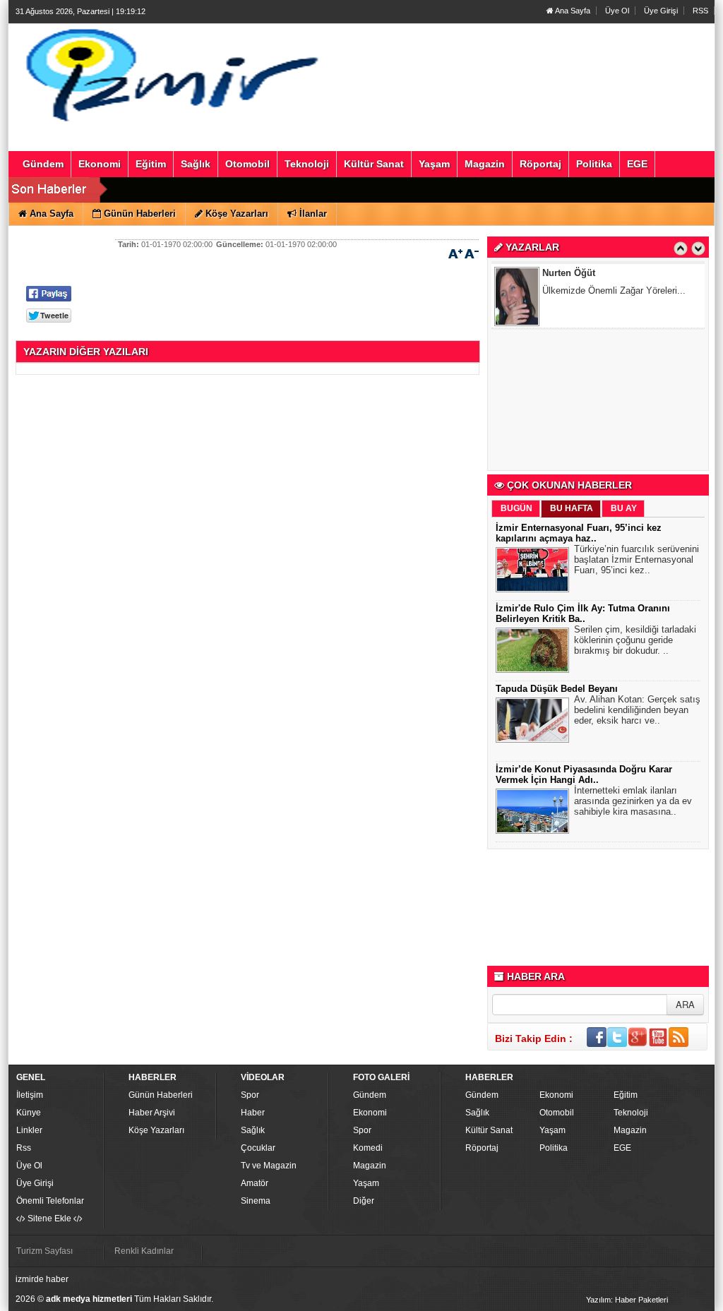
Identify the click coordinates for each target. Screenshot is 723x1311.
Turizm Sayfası (44, 1251)
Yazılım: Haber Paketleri (627, 1299)
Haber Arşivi (152, 1113)
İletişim (29, 1095)
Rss (23, 1148)
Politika (553, 1148)
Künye (28, 1113)
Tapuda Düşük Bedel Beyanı (557, 688)
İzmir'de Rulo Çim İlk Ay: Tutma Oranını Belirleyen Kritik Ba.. (583, 613)
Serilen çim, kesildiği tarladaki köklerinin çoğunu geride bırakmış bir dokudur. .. (635, 640)
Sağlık (253, 1130)
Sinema (255, 1201)
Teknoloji (631, 1113)
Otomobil (556, 1113)
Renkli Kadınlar (144, 1251)
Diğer (363, 1201)
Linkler (29, 1130)
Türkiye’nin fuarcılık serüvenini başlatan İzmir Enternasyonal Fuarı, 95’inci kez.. (636, 559)
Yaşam (366, 1183)
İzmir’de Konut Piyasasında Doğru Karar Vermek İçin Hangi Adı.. (584, 774)
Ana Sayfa (572, 10)
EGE (622, 1148)
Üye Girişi (661, 10)
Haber (253, 1113)
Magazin (369, 1166)
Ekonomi (370, 1113)
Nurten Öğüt (568, 273)
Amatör (254, 1183)
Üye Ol (617, 10)
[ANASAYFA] (169, 72)
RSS (700, 10)
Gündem (369, 1095)
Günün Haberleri (161, 1095)
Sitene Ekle (49, 1218)
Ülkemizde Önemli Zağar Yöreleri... (614, 290)
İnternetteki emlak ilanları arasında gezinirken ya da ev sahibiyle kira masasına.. (633, 801)
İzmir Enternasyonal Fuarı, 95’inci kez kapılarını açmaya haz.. (579, 533)
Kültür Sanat (489, 1130)
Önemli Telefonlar (50, 1201)
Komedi (368, 1148)
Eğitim (626, 1095)
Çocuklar (258, 1148)
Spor (250, 1095)
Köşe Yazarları (156, 1130)
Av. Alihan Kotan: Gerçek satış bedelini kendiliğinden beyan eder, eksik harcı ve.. (637, 710)
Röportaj (481, 1148)
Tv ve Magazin (269, 1166)
